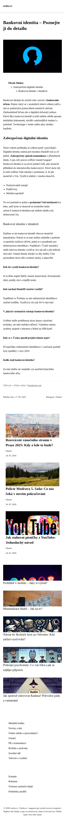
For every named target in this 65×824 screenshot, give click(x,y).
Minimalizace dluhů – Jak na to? (22, 608)
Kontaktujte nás (34, 385)
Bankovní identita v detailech (32, 91)
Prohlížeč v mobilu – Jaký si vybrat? (25, 583)
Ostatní (59, 397)
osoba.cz (7, 6)
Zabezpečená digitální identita (28, 87)
